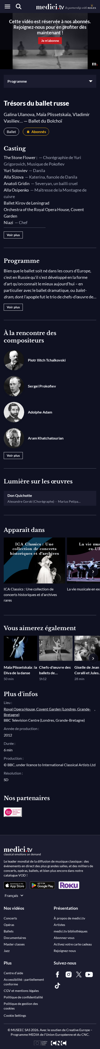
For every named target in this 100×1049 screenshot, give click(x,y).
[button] (50, 81)
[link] (15, 885)
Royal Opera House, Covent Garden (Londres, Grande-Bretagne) (47, 712)
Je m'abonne (50, 40)
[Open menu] (7, 6)
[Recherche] (18, 6)
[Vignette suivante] (93, 572)
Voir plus (13, 235)
